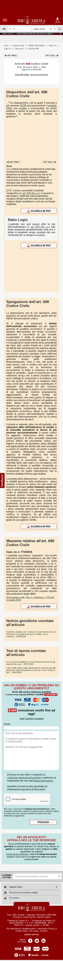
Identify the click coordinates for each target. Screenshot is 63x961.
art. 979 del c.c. (40, 227)
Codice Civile (18, 45)
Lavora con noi (31, 934)
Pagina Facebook (30, 940)
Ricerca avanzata (59, 28)
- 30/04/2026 (31, 634)
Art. (12, 55)
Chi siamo (34, 931)
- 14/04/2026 (31, 670)
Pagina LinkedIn (43, 940)
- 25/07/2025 (30, 663)
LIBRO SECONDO (36, 45)
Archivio (43, 931)
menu (5, 20)
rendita (23, 108)
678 (23, 105)
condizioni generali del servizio (24, 777)
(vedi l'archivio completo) (32, 718)
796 (9, 108)
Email (7, 724)
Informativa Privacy (46, 929)
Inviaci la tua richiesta (17, 854)
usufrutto (52, 105)
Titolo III (52, 45)
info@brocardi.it (29, 929)
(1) (9, 102)
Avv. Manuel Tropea (41, 917)
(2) (16, 116)
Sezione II (19, 48)
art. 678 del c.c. (30, 193)
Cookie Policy (22, 931)
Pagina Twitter (37, 940)
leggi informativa (43, 780)
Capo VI (7, 48)
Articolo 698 (33, 48)
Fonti (6, 45)
